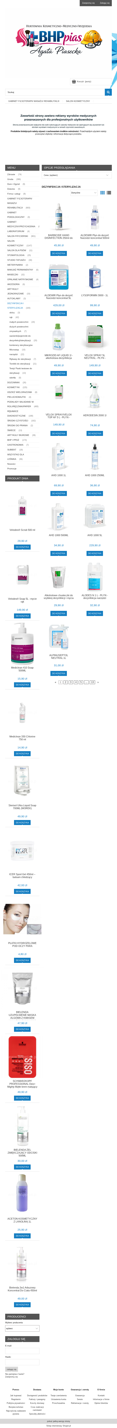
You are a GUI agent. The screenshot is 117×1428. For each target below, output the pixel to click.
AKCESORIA (13, 284)
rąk (10, 317)
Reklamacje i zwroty (80, 1403)
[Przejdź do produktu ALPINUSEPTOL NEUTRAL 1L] (59, 637)
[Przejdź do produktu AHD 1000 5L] (95, 517)
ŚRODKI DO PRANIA (17, 425)
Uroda (10, 179)
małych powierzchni (18, 322)
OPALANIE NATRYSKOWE (20, 279)
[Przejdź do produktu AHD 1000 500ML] (59, 517)
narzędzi (13, 354)
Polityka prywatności (16, 1403)
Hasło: (8, 1357)
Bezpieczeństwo (16, 1407)
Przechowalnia (58, 1403)
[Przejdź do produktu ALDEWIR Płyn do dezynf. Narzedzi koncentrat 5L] (59, 277)
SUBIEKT (11, 449)
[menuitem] (34, 101)
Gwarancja (80, 1395)
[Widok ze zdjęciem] (102, 193)
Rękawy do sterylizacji (20, 359)
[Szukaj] (108, 92)
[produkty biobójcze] (58, 133)
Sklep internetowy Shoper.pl (58, 1426)
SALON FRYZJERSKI (17, 236)
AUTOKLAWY (13, 298)
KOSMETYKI (13, 387)
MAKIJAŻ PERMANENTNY (20, 269)
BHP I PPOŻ (13, 440)
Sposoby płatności (37, 1414)
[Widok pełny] (109, 193)
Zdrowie (11, 174)
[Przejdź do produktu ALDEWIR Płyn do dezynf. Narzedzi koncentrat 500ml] (95, 217)
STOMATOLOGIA (15, 255)
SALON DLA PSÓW (16, 250)
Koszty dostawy (37, 1403)
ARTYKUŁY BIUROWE (18, 435)
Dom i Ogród (13, 184)
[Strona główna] (58, 42)
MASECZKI (12, 274)
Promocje (11, 468)
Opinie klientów (101, 1403)
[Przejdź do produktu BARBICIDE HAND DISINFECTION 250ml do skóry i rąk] (59, 217)
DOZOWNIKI (13, 382)
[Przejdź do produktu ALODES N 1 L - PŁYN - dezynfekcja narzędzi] (95, 577)
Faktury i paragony (37, 1399)
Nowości (11, 464)
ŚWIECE (11, 430)
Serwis (80, 1399)
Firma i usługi (13, 194)
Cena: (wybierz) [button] (51, 175)
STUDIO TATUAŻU (16, 260)
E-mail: (8, 1345)
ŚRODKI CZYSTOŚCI (17, 420)
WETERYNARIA (15, 265)
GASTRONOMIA (15, 445)
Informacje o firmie (101, 1399)
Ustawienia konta (58, 1399)
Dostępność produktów (37, 1395)
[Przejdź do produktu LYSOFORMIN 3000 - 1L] (95, 277)
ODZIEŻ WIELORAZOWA (19, 392)
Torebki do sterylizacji (19, 363)
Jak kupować (16, 1395)
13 (92, 682)
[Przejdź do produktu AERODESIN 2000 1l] (95, 397)
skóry (12, 312)
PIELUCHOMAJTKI (16, 397)
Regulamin (16, 1399)
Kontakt (101, 1395)
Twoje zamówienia (59, 1395)
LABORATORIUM (15, 231)
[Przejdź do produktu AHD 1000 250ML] (95, 457)
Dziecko (11, 189)
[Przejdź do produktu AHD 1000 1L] (59, 457)
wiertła (12, 377)
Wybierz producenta (14, 1323)
